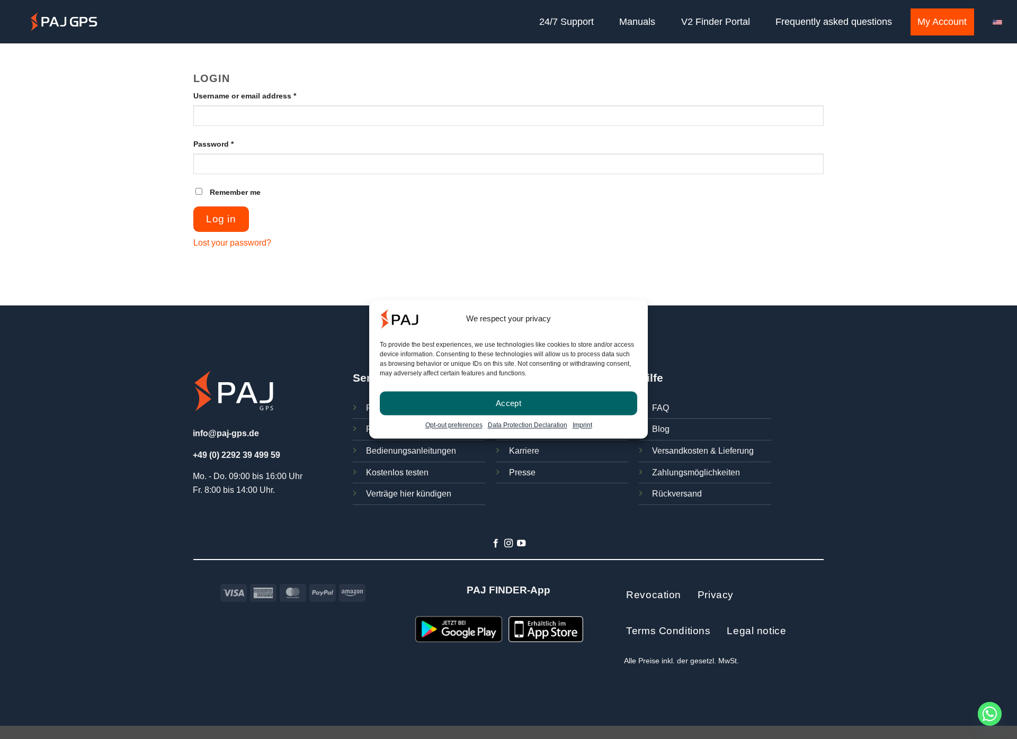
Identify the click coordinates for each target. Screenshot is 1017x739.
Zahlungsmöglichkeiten (696, 472)
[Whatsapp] (990, 714)
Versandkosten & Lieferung (703, 450)
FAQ (660, 407)
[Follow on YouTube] (521, 543)
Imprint (582, 425)
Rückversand (677, 493)
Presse (522, 472)
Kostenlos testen (397, 472)
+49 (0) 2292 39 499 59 (236, 454)
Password (229, 143)
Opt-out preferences (454, 425)
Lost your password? (232, 242)
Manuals (637, 21)
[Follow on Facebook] (495, 543)
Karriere (524, 450)
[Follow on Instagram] (508, 543)
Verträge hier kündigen (408, 493)
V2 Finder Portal (715, 21)
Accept (509, 403)
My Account (942, 21)
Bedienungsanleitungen (411, 450)
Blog (661, 429)
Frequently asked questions (833, 21)
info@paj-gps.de (226, 433)
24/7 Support (566, 21)
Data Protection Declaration (527, 425)
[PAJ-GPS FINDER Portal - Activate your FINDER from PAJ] (64, 21)
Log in (221, 218)
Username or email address (260, 95)
